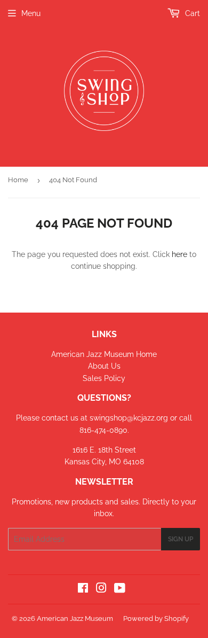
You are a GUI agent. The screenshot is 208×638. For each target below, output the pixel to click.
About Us (104, 366)
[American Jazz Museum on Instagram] (101, 589)
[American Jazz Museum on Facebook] (83, 589)
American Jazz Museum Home (104, 354)
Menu (31, 13)
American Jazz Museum (75, 618)
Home (18, 180)
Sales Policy (104, 378)
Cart (191, 13)
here (179, 254)
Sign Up (180, 539)
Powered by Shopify (156, 618)
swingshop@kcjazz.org (130, 418)
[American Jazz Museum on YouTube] (119, 589)
